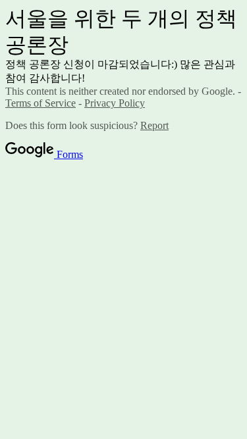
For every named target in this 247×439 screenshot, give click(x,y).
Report (154, 125)
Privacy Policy (114, 103)
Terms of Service (40, 103)
